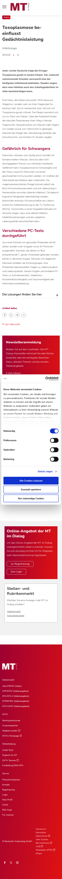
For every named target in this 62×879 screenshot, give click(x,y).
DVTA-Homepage (10, 735)
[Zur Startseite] (20, 7)
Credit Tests (7, 750)
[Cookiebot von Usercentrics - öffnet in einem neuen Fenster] (45, 379)
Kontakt (6, 784)
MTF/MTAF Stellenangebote (15, 691)
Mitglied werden (9, 730)
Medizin (6, 17)
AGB (38, 846)
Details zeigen (45, 471)
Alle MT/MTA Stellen (12, 686)
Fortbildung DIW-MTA (12, 765)
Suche (5, 804)
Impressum (41, 829)
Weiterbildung (8, 743)
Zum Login (16, 571)
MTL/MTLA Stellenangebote (15, 696)
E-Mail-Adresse (13, 373)
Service (5, 773)
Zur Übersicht (12, 324)
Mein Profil (7, 799)
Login (5, 794)
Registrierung (8, 789)
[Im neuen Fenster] (11, 862)
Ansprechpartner (10, 725)
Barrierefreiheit (42, 843)
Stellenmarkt (14, 611)
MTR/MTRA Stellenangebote (15, 701)
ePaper (39, 853)
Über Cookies (42, 839)
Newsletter (41, 832)
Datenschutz (41, 836)
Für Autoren (8, 814)
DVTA (5, 714)
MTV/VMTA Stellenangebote (15, 706)
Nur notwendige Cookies (31, 498)
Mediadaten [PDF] (44, 850)
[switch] (51, 439)
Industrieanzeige (15, 615)
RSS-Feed (7, 809)
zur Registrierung (20, 564)
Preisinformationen (11, 779)
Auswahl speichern (31, 489)
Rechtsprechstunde (11, 720)
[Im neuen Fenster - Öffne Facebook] (4, 862)
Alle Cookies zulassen (31, 480)
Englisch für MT (9, 755)
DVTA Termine (9, 760)
